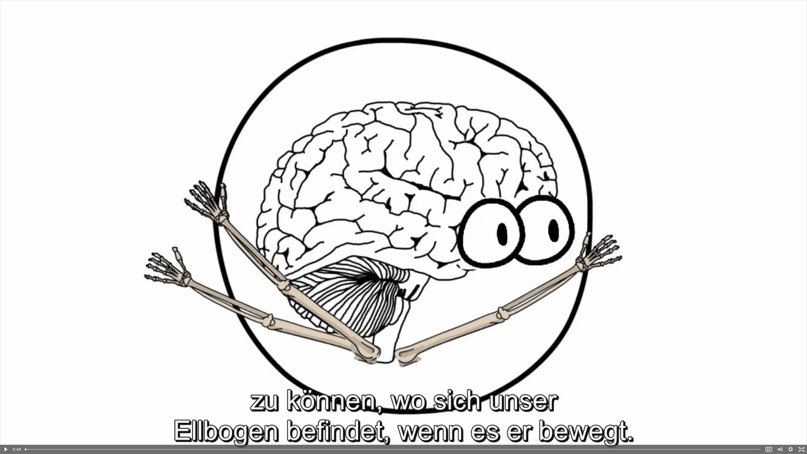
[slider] (393, 449)
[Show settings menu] (790, 449)
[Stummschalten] (779, 449)
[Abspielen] (5, 449)
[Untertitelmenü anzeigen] (768, 449)
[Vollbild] (801, 449)
